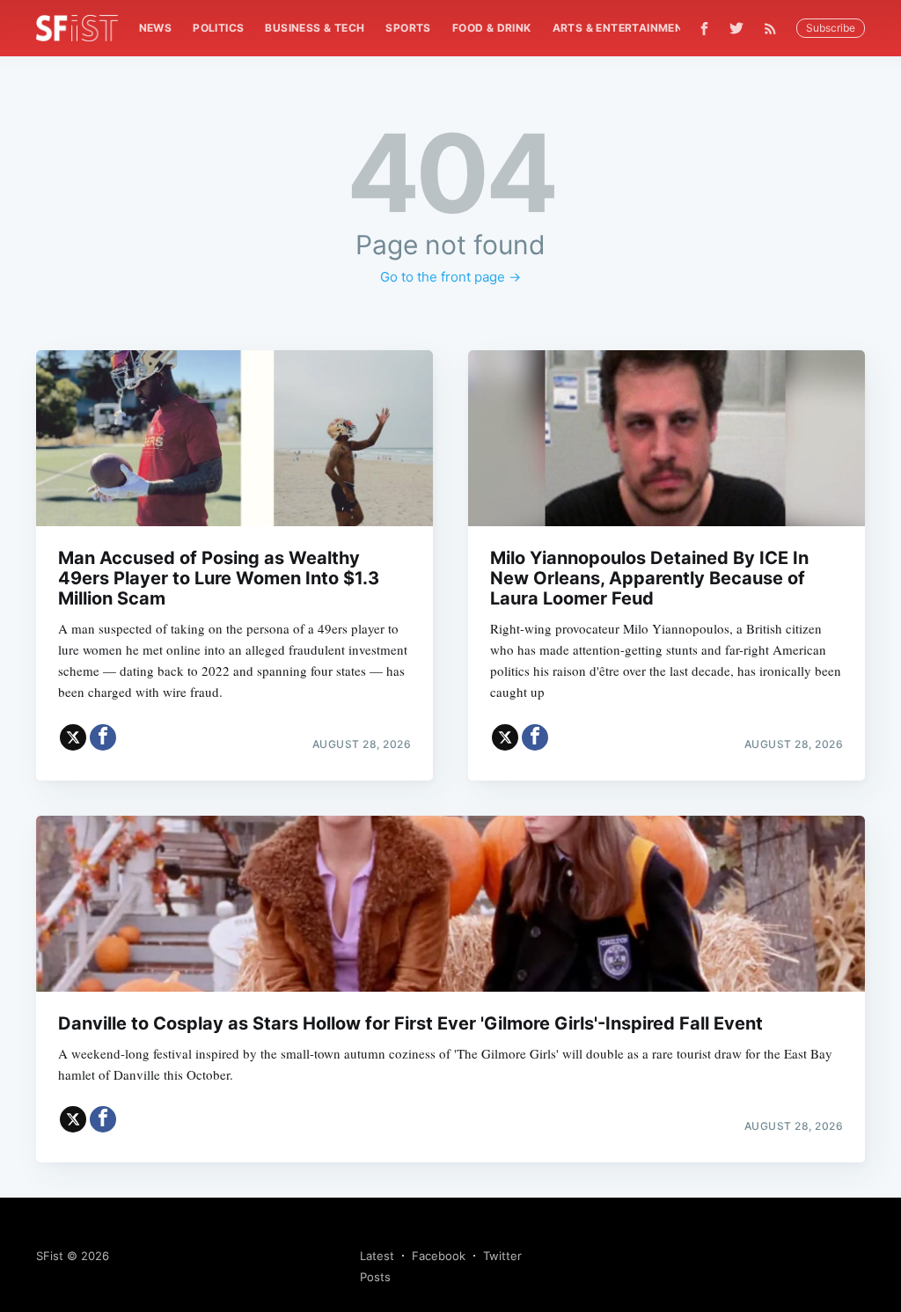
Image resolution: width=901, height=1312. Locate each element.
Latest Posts (377, 1266)
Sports (407, 27)
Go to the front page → (450, 276)
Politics (218, 27)
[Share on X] (73, 737)
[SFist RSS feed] (774, 28)
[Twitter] (736, 28)
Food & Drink (491, 27)
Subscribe (830, 27)
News (155, 27)
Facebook (438, 1256)
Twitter (502, 1256)
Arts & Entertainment (622, 27)
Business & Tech (314, 27)
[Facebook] (704, 28)
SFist (49, 1256)
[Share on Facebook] (103, 737)
